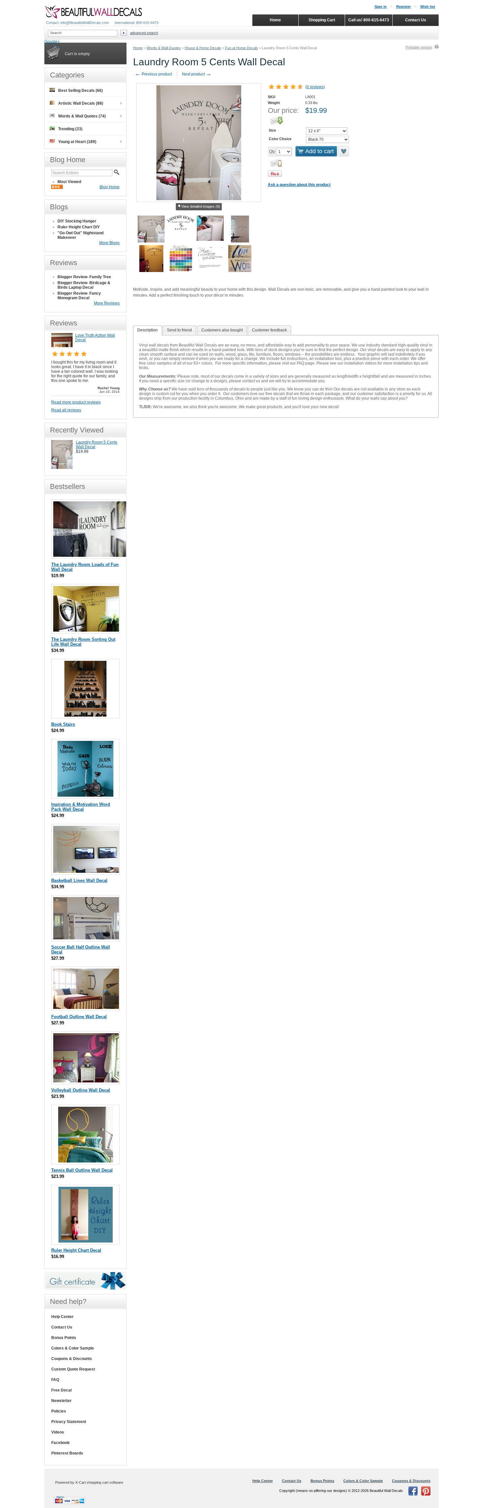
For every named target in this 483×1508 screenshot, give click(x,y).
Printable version (418, 47)
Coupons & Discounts (71, 1358)
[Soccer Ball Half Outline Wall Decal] (86, 937)
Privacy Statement (68, 1421)
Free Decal (61, 1390)
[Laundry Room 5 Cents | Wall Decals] (62, 467)
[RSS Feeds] (57, 187)
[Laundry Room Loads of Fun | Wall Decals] (91, 555)
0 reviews (315, 87)
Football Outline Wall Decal (79, 1016)
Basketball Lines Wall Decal (79, 880)
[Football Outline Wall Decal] (86, 1007)
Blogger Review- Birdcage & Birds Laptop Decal (84, 285)
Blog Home (110, 187)
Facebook (60, 1442)
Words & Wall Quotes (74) (82, 116)
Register (403, 7)
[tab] (147, 330)
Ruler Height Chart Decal (76, 1250)
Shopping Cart (322, 20)
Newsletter (61, 1400)
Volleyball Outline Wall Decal (80, 1090)
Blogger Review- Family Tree (84, 277)
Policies (58, 1411)
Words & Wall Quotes (164, 48)
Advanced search (144, 33)
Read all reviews (66, 410)
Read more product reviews (76, 402)
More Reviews (107, 303)
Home (138, 48)
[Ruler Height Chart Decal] (85, 1241)
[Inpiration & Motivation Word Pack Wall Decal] (85, 795)
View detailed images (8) (200, 206)
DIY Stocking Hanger (77, 221)
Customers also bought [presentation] (222, 330)
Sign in (381, 7)
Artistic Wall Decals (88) (80, 103)
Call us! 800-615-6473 (368, 20)
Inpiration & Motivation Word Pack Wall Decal (80, 807)
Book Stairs (63, 724)
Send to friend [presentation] (179, 330)
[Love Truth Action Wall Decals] (62, 346)
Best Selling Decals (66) (80, 90)
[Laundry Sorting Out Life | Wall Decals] (86, 630)
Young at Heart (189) (77, 141)
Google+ (52, 41)
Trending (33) (70, 129)
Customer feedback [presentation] (269, 330)
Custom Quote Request (73, 1369)
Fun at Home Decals (241, 48)
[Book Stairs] (85, 715)
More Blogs (109, 243)
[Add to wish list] (344, 151)
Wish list (427, 7)
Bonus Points (63, 1337)
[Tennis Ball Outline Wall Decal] (85, 1161)
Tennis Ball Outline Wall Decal (82, 1170)
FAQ (55, 1379)
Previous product (153, 74)
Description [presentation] (147, 330)
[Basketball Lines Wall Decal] (86, 871)
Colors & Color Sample (72, 1348)
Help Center (62, 1316)
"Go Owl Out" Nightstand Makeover (81, 235)
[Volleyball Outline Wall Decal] (86, 1081)
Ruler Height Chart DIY (79, 227)
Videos (57, 1432)
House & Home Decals (203, 48)
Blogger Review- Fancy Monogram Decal (79, 295)
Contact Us (61, 1327)
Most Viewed (69, 181)
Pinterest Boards (67, 1453)
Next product (197, 74)
